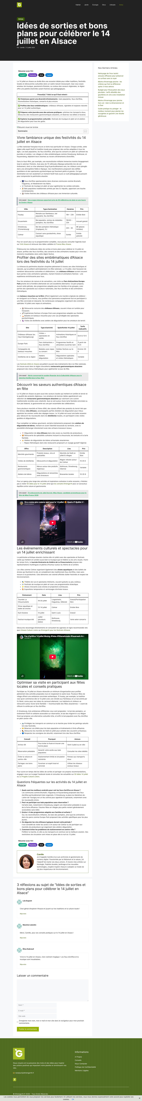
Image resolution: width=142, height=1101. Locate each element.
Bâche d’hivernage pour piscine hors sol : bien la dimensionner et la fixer (111, 102)
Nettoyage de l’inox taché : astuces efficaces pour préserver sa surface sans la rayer (110, 75)
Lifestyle (112, 5)
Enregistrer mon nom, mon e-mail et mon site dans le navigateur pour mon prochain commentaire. (51, 1022)
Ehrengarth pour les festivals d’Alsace (55, 630)
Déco (104, 5)
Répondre (23, 913)
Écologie (95, 5)
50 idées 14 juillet (81, 774)
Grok (41, 75)
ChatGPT (23, 75)
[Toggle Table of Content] (84, 131)
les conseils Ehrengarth (63, 484)
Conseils (78, 1060)
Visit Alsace (24, 244)
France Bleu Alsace (63, 244)
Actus (121, 5)
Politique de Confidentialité (85, 1067)
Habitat (78, 5)
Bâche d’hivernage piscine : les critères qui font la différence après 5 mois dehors (110, 84)
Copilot (49, 75)
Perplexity (32, 75)
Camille (22, 47)
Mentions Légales (82, 1071)
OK (73, 1099)
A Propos (78, 1057)
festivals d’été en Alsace (29, 364)
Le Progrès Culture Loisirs (29, 777)
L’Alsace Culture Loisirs (29, 630)
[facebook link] (14, 1079)
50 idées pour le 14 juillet (36, 484)
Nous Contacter (81, 1064)
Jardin (86, 5)
